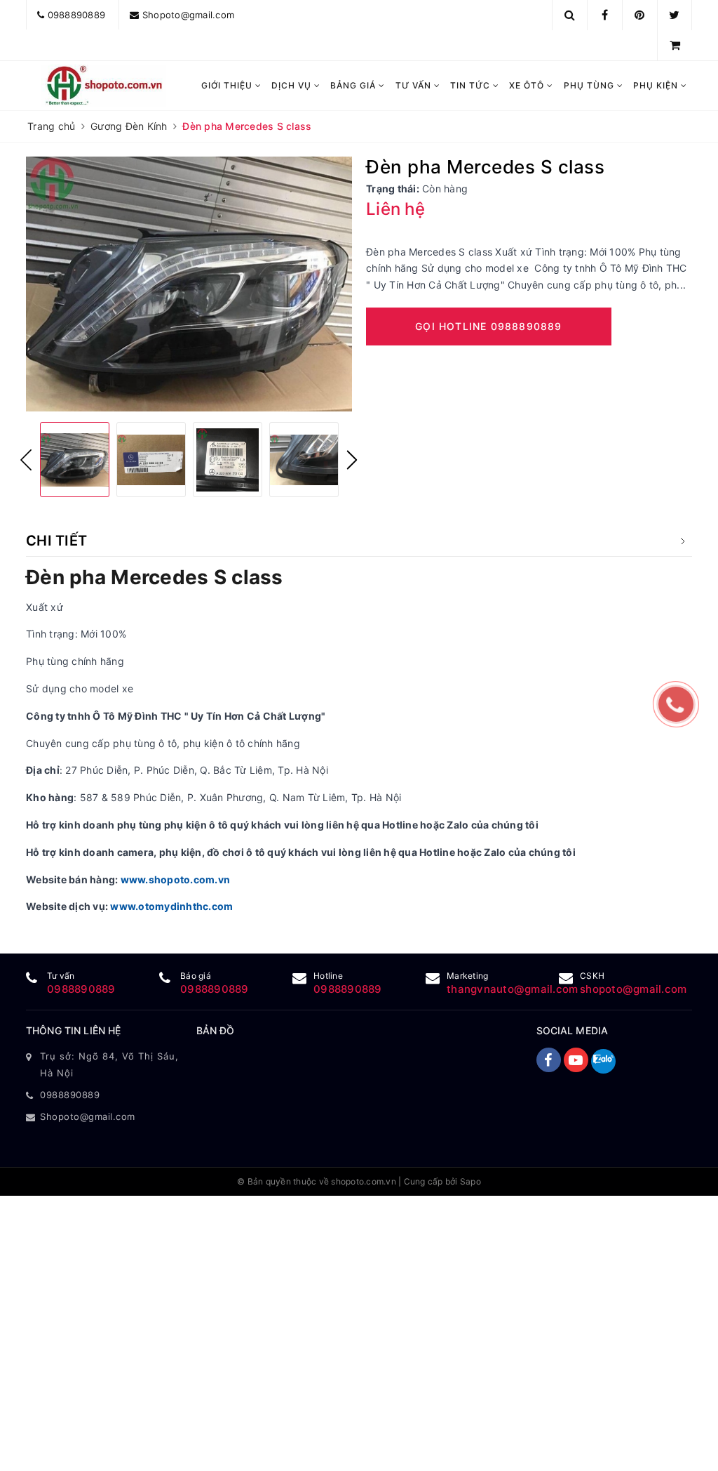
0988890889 (77, 14)
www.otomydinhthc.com (171, 906)
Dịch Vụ (292, 85)
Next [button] (352, 459)
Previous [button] (25, 459)
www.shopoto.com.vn (176, 879)
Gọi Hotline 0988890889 (488, 326)
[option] (189, 284)
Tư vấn (414, 85)
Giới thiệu (228, 85)
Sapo (470, 1181)
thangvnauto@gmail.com (512, 989)
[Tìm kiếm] (569, 15)
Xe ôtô (528, 85)
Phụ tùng (590, 85)
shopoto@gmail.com (633, 989)
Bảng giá (354, 85)
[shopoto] (104, 86)
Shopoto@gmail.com (188, 14)
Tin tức (471, 85)
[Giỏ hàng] (675, 45)
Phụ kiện (657, 85)
